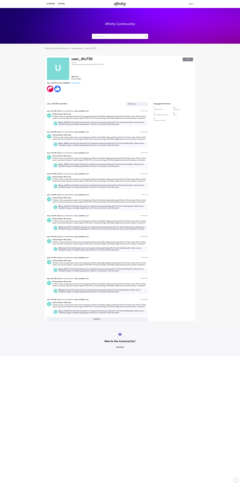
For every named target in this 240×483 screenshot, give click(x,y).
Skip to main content (8, 1)
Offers (61, 4)
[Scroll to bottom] (235, 478)
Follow (188, 59)
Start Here (120, 347)
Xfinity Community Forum (56, 48)
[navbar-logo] (120, 4)
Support (50, 4)
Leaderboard (77, 48)
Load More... (97, 319)
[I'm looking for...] (146, 36)
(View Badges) (75, 83)
